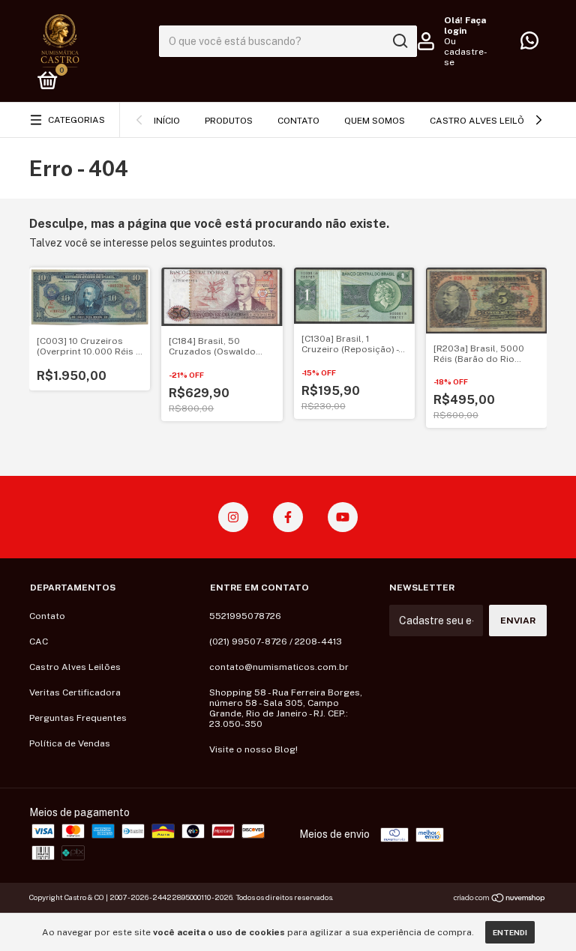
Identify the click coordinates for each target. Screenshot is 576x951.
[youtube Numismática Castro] (343, 517)
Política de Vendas (69, 743)
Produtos (229, 120)
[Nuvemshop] (500, 899)
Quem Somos (374, 120)
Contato (299, 120)
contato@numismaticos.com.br (279, 667)
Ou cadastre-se (466, 51)
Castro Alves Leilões (483, 120)
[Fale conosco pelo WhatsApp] (529, 44)
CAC (38, 641)
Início (167, 120)
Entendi (510, 932)
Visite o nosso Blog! (253, 749)
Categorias (76, 120)
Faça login (465, 25)
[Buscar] (399, 41)
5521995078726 (245, 616)
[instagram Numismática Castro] (233, 517)
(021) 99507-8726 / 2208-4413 (275, 641)
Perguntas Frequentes (78, 718)
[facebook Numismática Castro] (288, 517)
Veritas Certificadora (75, 692)
